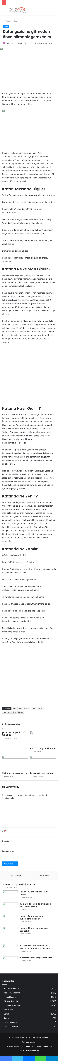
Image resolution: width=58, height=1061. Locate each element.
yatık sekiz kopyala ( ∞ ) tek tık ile (13, 733)
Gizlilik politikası (32, 1051)
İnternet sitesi (8, 851)
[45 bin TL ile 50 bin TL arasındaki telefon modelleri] (10, 908)
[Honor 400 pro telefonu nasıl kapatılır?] (10, 934)
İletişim (21, 1051)
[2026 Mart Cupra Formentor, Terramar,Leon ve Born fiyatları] (10, 949)
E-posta (6, 841)
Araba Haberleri (10, 997)
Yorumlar (44, 875)
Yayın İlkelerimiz (27, 1046)
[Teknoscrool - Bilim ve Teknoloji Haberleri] (17, 10)
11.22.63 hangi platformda (43, 748)
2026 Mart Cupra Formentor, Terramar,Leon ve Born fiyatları (35, 947)
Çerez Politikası (12, 1046)
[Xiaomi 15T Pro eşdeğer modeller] (10, 961)
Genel (16, 21)
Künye (38, 1046)
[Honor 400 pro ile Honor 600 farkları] (10, 895)
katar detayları (24, 708)
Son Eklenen (15, 875)
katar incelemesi (37, 708)
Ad (4, 831)
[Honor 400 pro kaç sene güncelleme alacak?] (10, 920)
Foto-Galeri (8, 1010)
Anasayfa (8, 21)
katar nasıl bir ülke (9, 712)
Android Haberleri (11, 988)
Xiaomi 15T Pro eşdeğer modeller (36, 957)
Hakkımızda (47, 1046)
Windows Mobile (11, 1026)
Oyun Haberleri (10, 1022)
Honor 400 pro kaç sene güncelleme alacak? (31, 917)
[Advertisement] (29, 376)
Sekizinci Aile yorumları (41, 773)
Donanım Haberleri (12, 1005)
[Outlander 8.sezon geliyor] (15, 763)
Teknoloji (9, 43)
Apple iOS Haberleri (12, 993)
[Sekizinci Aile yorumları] (43, 763)
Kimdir (6, 1018)
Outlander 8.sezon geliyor (15, 773)
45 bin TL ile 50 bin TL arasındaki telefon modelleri (35, 905)
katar (15, 708)
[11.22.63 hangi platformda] (43, 738)
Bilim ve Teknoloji (11, 1001)
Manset (20, 712)
